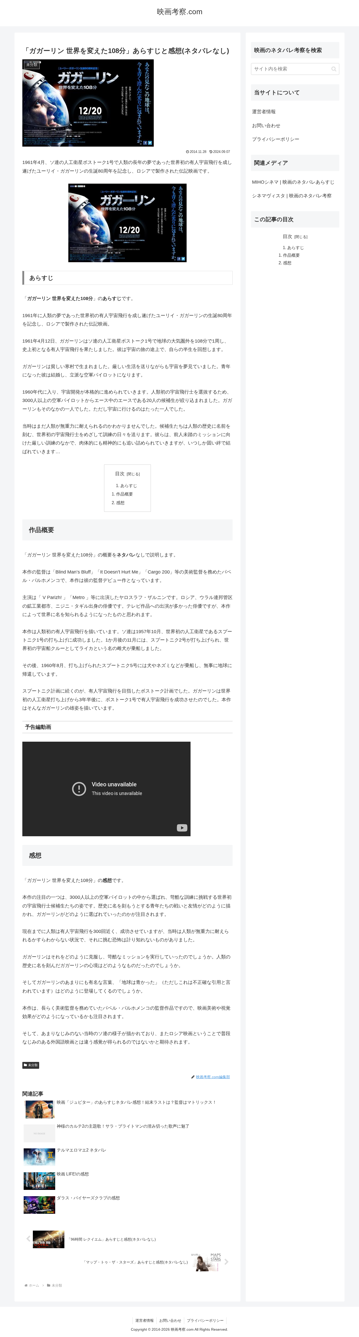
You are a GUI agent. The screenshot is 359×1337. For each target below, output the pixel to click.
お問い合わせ (266, 125)
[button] (334, 69)
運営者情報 (264, 111)
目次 (120, 473)
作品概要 (124, 494)
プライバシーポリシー (275, 139)
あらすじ (128, 485)
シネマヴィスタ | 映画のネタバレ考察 (292, 195)
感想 (120, 502)
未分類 (33, 1065)
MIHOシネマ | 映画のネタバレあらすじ (293, 182)
